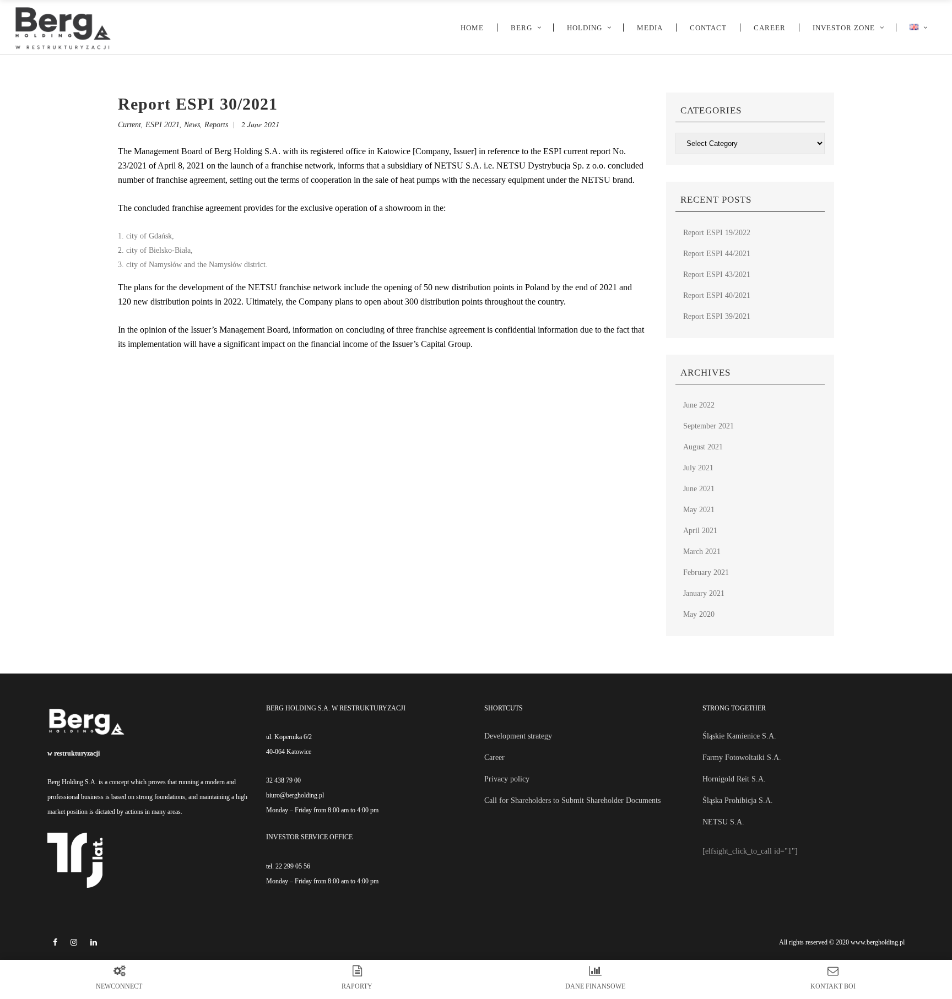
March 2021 (702, 551)
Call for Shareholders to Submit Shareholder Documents (572, 800)
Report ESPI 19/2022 (716, 233)
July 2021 (698, 468)
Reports (216, 125)
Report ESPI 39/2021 (716, 316)
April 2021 (700, 530)
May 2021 (699, 510)
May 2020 (699, 614)
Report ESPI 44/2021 (716, 253)
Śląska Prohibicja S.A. (737, 800)
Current (129, 125)
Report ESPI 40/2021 (716, 295)
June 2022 (699, 405)
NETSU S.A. (723, 822)
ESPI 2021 (162, 125)
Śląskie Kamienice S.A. (739, 736)
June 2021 (699, 489)
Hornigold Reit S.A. (734, 779)
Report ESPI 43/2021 (716, 274)
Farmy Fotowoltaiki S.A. (741, 757)
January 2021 (703, 593)
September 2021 (708, 426)
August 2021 (703, 447)
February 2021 (706, 572)
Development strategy (518, 736)
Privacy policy (506, 779)
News (192, 125)
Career (494, 757)
